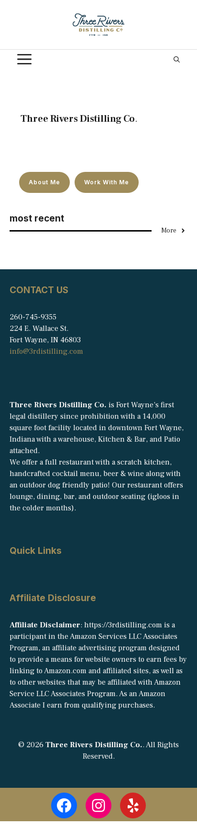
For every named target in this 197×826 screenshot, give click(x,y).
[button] (176, 59)
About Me (44, 182)
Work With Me (106, 182)
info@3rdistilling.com (46, 351)
